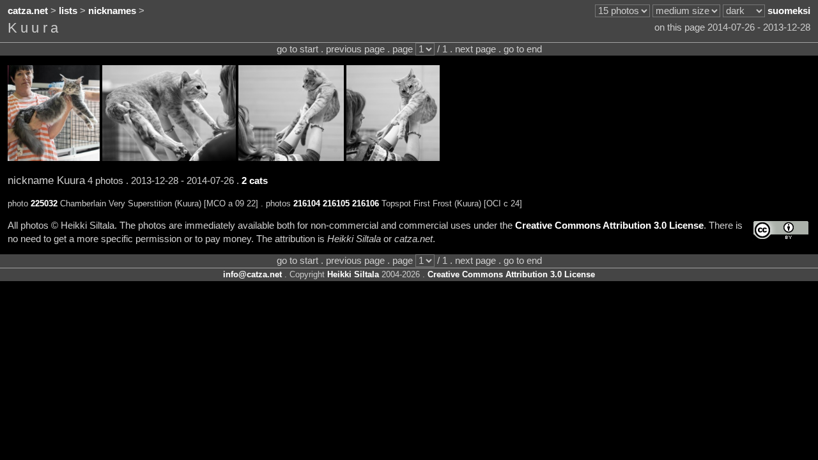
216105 (336, 203)
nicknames (112, 11)
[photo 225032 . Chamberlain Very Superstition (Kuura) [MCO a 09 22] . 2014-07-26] (54, 158)
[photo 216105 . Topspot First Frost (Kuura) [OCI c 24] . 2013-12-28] (291, 158)
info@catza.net (252, 274)
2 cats (255, 181)
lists (68, 11)
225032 (44, 203)
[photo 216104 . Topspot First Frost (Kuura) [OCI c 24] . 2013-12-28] (169, 158)
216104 (306, 203)
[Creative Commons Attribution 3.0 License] (781, 230)
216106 (365, 203)
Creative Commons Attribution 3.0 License (609, 225)
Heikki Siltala (353, 274)
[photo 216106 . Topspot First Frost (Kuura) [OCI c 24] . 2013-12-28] (393, 158)
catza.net (28, 11)
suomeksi (789, 11)
